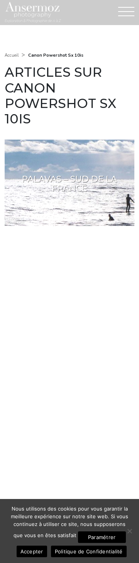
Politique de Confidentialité (89, 551)
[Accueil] (32, 9)
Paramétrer (102, 537)
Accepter (31, 551)
